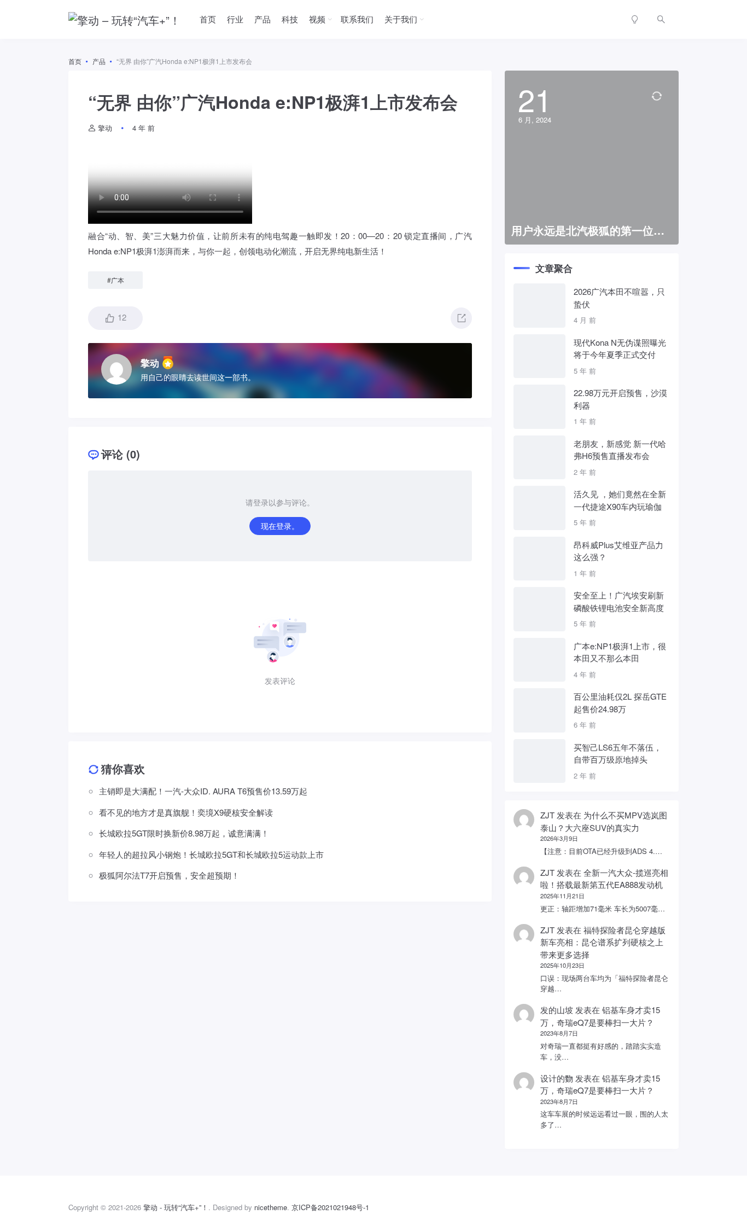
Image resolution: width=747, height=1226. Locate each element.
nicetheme (270, 1207)
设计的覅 (556, 1078)
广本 (117, 279)
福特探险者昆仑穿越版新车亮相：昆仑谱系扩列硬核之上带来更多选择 (603, 942)
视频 (317, 19)
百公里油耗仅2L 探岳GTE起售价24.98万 (620, 702)
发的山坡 (556, 1009)
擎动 (105, 128)
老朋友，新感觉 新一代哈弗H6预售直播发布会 (620, 450)
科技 (290, 19)
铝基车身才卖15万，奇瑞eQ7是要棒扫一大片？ (600, 1016)
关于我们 (400, 19)
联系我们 (357, 19)
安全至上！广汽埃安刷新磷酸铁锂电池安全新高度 (619, 601)
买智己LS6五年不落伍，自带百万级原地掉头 (618, 753)
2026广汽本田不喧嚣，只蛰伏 (619, 298)
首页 (208, 19)
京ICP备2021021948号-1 (330, 1207)
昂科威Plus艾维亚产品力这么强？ (618, 551)
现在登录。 (280, 525)
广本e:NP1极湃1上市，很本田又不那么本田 (620, 652)
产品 (262, 19)
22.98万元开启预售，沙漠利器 (620, 399)
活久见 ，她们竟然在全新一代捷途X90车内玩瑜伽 (620, 500)
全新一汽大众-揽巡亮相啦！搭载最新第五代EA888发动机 (604, 879)
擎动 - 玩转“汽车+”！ (175, 1207)
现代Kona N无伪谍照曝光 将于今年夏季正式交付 (620, 348)
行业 (235, 19)
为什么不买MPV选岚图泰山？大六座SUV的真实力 (603, 821)
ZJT (547, 815)
